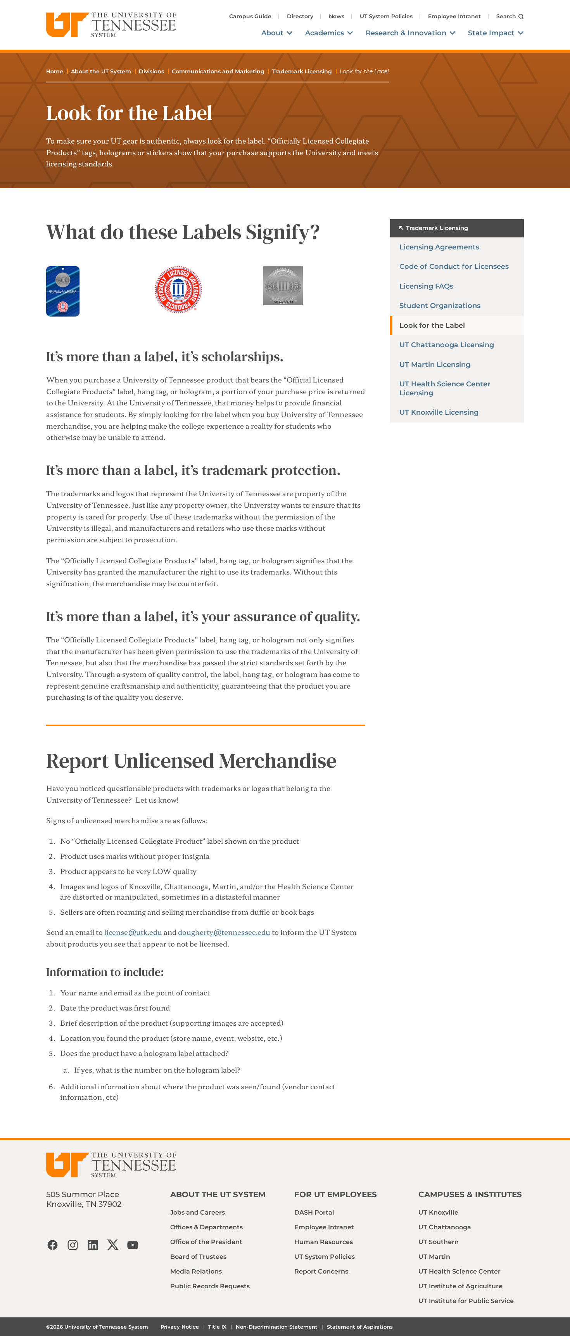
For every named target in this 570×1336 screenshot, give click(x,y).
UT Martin (434, 1256)
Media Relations (196, 1271)
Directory (300, 16)
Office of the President (206, 1242)
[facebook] (52, 1245)
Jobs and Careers (197, 1212)
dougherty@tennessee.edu (224, 932)
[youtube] (133, 1245)
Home (54, 71)
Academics (324, 33)
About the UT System (101, 71)
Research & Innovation (406, 33)
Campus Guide (250, 16)
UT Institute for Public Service (466, 1301)
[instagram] (72, 1245)
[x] (113, 1245)
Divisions (151, 71)
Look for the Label (432, 325)
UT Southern (438, 1242)
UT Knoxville (438, 1212)
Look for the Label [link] (364, 71)
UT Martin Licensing (434, 364)
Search (506, 16)
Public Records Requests (210, 1286)
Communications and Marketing (218, 71)
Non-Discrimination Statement (277, 1327)
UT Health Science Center (459, 1271)
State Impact (491, 33)
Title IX (217, 1327)
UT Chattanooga (444, 1227)
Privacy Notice (180, 1327)
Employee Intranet (454, 16)
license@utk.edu (133, 932)
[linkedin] (92, 1245)
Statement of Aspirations (360, 1327)
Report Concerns (321, 1271)
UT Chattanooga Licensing (446, 345)
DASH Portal (314, 1212)
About (272, 33)
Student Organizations (439, 305)
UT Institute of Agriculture (460, 1286)
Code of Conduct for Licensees (454, 266)
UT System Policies (386, 16)
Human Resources (323, 1242)
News (336, 16)
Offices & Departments (206, 1227)
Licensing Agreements (439, 247)
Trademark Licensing (302, 71)
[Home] (111, 24)
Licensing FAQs (426, 286)
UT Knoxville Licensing (438, 412)
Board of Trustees (198, 1256)
